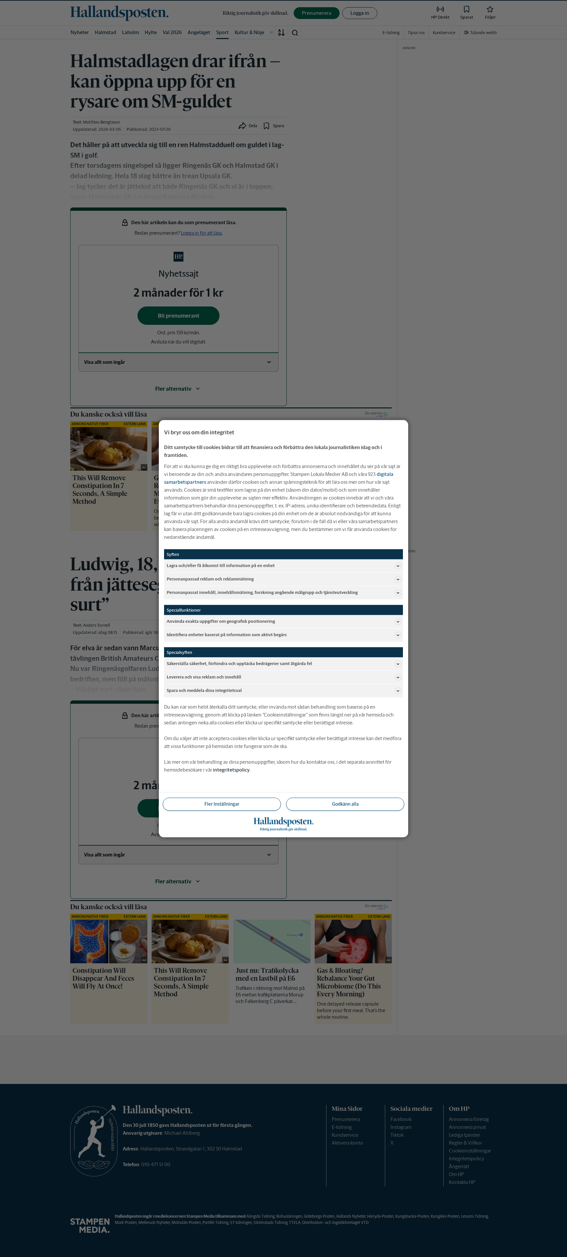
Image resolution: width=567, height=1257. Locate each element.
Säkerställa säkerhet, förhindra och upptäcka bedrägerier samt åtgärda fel (239, 663)
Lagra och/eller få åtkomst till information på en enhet (221, 565)
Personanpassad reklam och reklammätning (210, 579)
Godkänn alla (345, 804)
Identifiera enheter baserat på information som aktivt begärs (227, 635)
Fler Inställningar (221, 804)
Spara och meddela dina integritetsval (204, 690)
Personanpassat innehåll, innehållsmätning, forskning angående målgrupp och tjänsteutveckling (262, 592)
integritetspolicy (231, 769)
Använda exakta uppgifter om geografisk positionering (221, 621)
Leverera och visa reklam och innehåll (204, 677)
